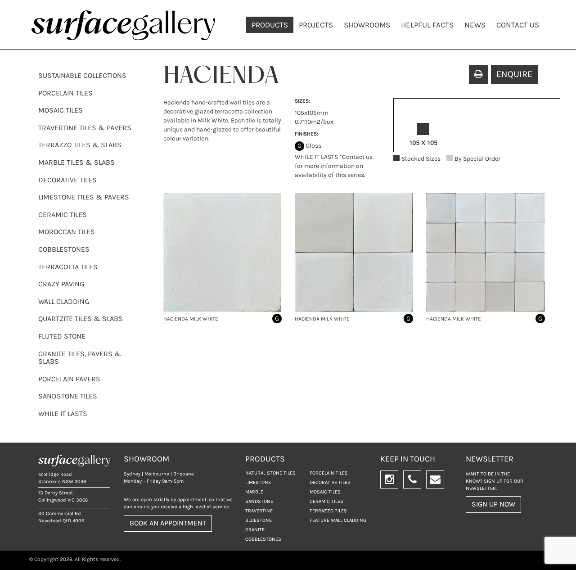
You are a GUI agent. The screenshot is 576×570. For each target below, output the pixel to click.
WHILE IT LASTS (62, 413)
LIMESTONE (258, 482)
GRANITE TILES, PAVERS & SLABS (79, 357)
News (475, 24)
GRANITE (255, 530)
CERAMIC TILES (62, 214)
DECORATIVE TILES (67, 180)
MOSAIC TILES (60, 110)
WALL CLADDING (63, 301)
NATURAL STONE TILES (270, 473)
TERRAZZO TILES (328, 511)
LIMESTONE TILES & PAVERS (83, 197)
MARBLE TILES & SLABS (76, 162)
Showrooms (367, 24)
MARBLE (254, 492)
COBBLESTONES (64, 249)
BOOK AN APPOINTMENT (168, 523)
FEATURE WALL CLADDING (338, 520)
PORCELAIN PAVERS (69, 379)
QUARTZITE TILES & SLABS (80, 318)
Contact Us (517, 24)
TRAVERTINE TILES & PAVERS (84, 127)
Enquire (514, 74)
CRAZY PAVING (61, 284)
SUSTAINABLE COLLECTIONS (82, 75)
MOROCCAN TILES (66, 231)
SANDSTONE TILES (67, 396)
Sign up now (493, 504)
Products (270, 24)
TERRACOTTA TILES (68, 266)
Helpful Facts (427, 24)
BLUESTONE (258, 520)
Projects (316, 24)
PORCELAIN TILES (65, 93)
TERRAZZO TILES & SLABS (80, 144)
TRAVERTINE (259, 511)
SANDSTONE (259, 501)
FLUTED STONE (62, 336)
